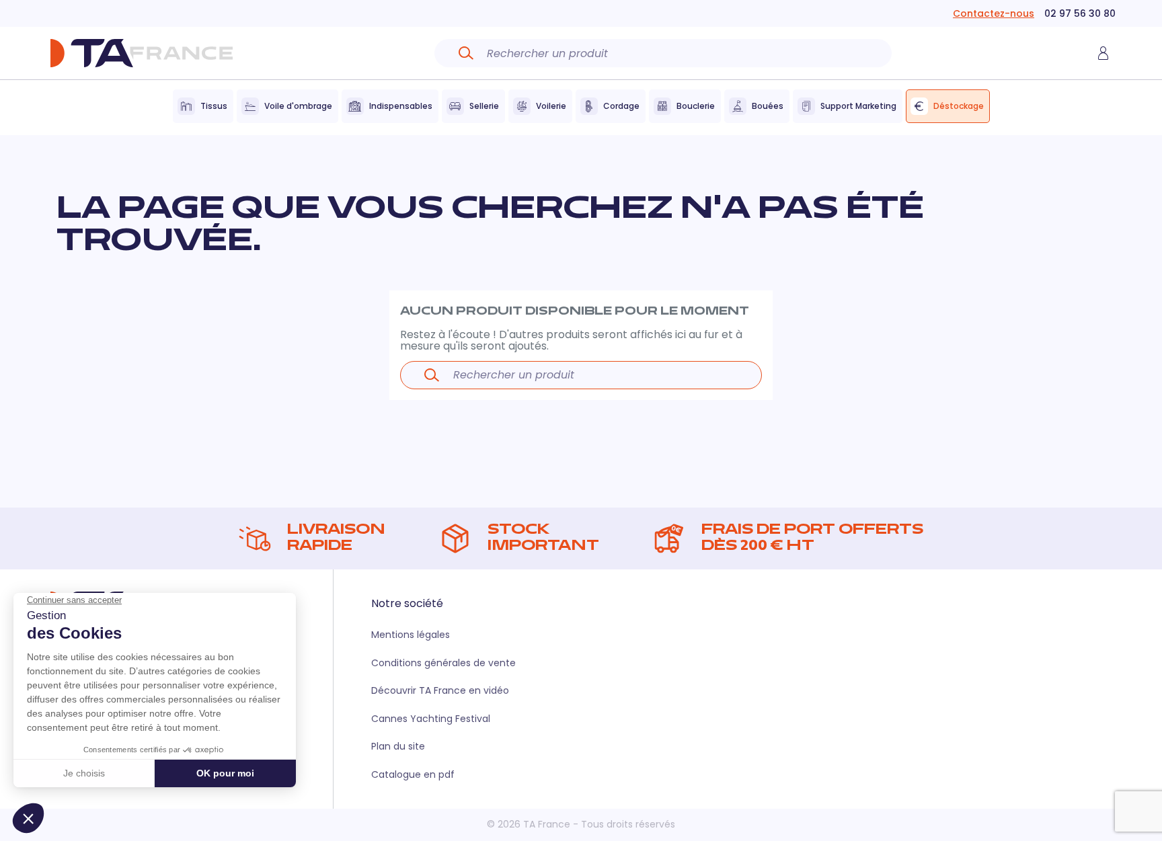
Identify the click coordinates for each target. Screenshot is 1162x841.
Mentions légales (410, 634)
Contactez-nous (993, 13)
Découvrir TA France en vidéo (440, 690)
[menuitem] (203, 106)
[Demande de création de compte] (1103, 53)
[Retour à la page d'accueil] (141, 53)
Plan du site (398, 746)
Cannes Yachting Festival (430, 718)
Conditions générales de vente (443, 663)
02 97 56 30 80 (1080, 13)
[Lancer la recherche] (466, 53)
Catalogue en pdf (413, 774)
